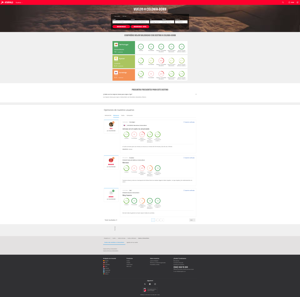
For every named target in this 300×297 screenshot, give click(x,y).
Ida (151, 19)
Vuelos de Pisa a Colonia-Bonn (110, 249)
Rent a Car (129, 266)
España (106, 260)
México (106, 274)
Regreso (164, 19)
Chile (106, 262)
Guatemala (107, 270)
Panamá (107, 268)
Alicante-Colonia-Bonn (133, 192)
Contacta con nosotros (178, 264)
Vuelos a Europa (121, 238)
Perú (106, 266)
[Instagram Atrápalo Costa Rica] (155, 284)
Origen (114, 19)
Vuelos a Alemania (132, 238)
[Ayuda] (291, 2)
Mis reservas (176, 260)
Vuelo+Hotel (129, 264)
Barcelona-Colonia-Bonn (140, 125)
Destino (133, 19)
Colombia (107, 264)
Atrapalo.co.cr (107, 238)
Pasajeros (177, 19)
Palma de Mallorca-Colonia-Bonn (136, 160)
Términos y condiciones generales (158, 262)
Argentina (107, 272)
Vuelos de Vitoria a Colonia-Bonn (110, 251)
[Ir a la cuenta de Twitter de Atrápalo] (145, 284)
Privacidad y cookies (154, 264)
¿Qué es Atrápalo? (154, 260)
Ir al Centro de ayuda (178, 262)
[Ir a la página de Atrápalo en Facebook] (150, 284)
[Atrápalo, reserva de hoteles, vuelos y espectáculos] (7, 2)
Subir (191, 220)
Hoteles (128, 262)
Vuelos (114, 238)
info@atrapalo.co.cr (181, 271)
